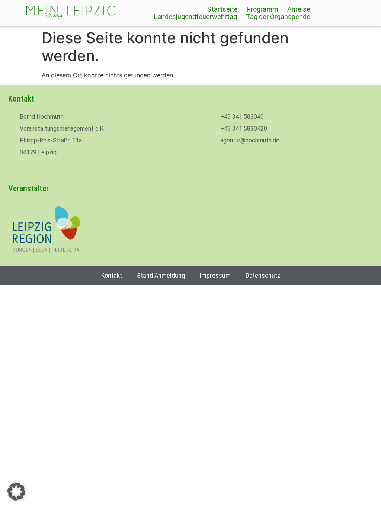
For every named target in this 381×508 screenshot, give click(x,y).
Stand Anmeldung (161, 275)
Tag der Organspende (278, 16)
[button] (16, 491)
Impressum (215, 275)
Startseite (222, 9)
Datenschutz (263, 275)
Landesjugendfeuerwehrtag (195, 16)
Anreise (298, 9)
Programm (262, 9)
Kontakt (111, 275)
